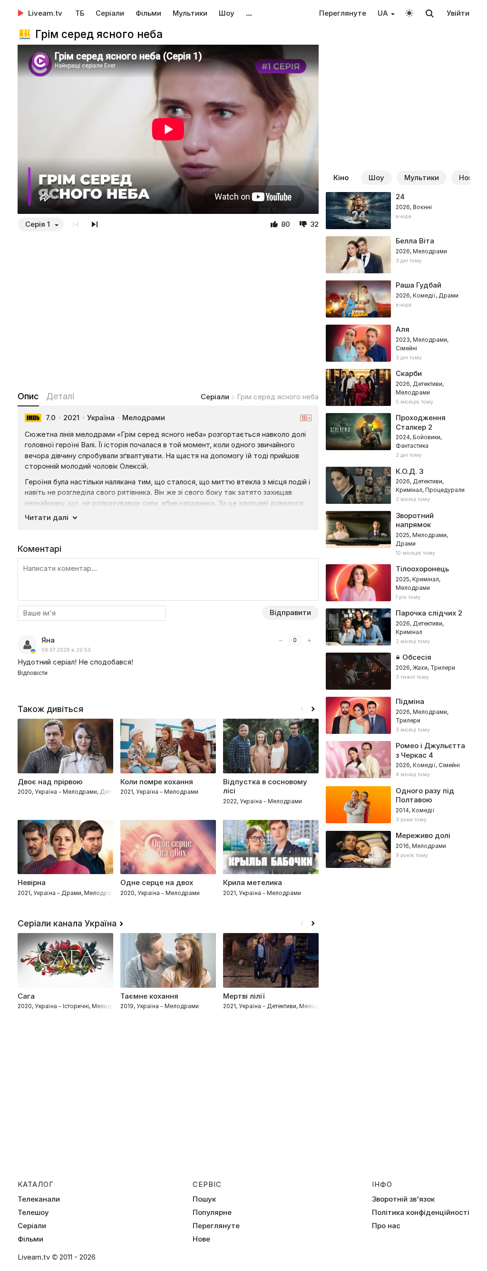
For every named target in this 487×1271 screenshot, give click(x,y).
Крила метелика (252, 882)
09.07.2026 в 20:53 (66, 650)
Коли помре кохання (156, 781)
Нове (201, 1239)
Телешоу (33, 1212)
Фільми (148, 13)
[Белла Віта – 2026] (397, 254)
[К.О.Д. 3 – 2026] (397, 485)
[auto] (409, 13)
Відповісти (33, 672)
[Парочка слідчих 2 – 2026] (397, 626)
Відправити (290, 612)
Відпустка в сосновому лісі (265, 786)
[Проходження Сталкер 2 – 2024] (397, 436)
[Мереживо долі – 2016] (397, 849)
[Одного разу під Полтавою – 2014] (397, 805)
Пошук (204, 1199)
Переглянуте (342, 13)
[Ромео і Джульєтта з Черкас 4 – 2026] (397, 760)
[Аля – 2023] (397, 343)
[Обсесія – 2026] (397, 671)
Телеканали (39, 1199)
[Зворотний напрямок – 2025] (397, 534)
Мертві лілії (244, 996)
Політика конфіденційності (420, 1212)
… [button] (249, 13)
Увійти (458, 13)
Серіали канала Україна (67, 923)
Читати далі (46, 517)
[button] (313, 709)
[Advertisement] (168, 310)
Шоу (226, 13)
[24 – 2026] (397, 210)
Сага (26, 996)
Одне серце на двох (156, 882)
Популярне (212, 1212)
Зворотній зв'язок (403, 1199)
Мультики (190, 13)
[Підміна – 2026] (397, 715)
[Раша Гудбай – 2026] (397, 299)
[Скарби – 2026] (397, 387)
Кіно (341, 177)
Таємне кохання (149, 996)
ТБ (79, 13)
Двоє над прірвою (50, 781)
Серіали (110, 13)
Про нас (386, 1226)
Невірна (32, 882)
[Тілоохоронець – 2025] (397, 582)
